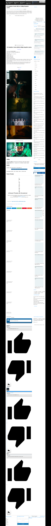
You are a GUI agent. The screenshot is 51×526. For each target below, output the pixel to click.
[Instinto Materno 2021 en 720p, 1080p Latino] (39, 122)
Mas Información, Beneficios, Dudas (39, 324)
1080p (17, 9)
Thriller (35, 83)
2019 (42, 291)
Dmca (6, 523)
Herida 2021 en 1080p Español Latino (38, 302)
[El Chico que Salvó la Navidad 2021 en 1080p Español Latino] (39, 117)
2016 (41, 292)
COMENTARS (43, 26)
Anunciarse (7, 524)
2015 (35, 293)
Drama (35, 77)
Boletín (6, 520)
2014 (38, 293)
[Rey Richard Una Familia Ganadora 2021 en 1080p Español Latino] (39, 142)
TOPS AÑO (35, 26)
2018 (35, 292)
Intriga (35, 87)
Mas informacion (23, 196)
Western (36, 89)
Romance (36, 85)
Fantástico (36, 79)
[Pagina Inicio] (7, 3)
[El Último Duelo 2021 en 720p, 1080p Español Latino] (39, 108)
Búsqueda (7, 519)
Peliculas (19, 9)
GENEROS (35, 61)
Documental (36, 75)
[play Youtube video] (19, 149)
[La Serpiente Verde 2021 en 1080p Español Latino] (39, 99)
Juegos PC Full (36, 517)
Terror (35, 81)
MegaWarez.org (43, 516)
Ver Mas (39, 159)
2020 (38, 291)
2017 (38, 292)
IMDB (20, 67)
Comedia (36, 73)
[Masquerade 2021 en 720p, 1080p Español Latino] (39, 133)
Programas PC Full (40, 517)
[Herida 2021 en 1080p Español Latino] (38, 125)
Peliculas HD (32, 517)
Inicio (6, 518)
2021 (35, 291)
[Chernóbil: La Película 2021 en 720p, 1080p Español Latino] (39, 151)
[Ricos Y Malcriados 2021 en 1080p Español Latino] (39, 113)
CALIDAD (38, 61)
